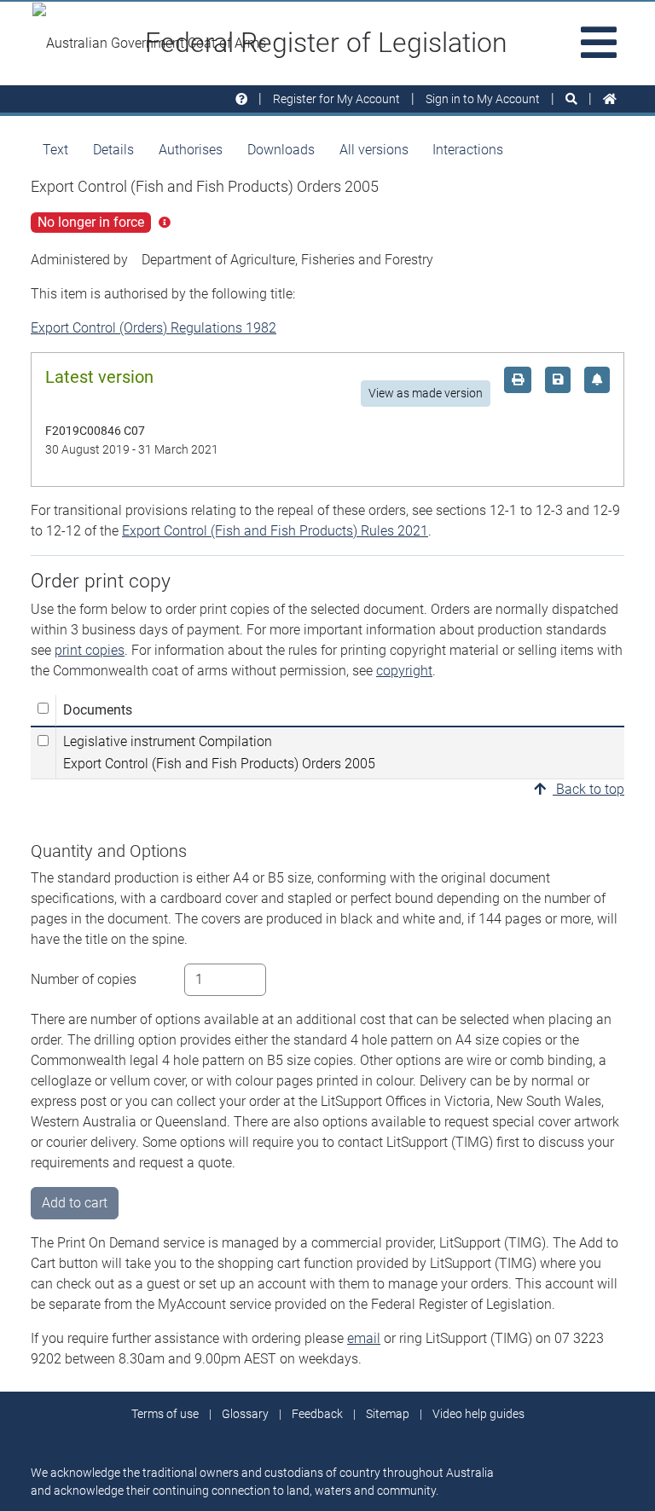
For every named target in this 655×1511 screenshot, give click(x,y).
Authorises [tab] (191, 150)
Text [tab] (55, 150)
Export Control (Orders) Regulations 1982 (153, 328)
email (363, 1338)
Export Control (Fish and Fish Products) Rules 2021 (275, 531)
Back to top (588, 789)
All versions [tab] (374, 150)
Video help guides (478, 1414)
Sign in (483, 99)
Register (336, 99)
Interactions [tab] (467, 150)
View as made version (425, 393)
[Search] (571, 99)
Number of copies (83, 979)
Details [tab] (113, 150)
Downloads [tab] (281, 150)
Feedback (317, 1414)
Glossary (245, 1414)
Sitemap (387, 1414)
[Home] (609, 99)
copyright (404, 671)
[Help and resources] (241, 99)
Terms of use (165, 1414)
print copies (90, 650)
